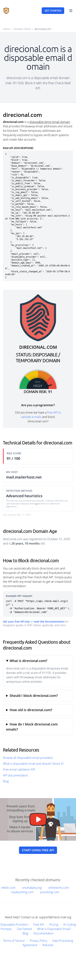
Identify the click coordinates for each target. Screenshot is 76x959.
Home (6, 29)
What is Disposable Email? (54, 929)
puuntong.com (49, 892)
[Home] (6, 10)
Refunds (47, 945)
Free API (38, 924)
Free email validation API (19, 769)
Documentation (43, 933)
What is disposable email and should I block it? (33, 764)
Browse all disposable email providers (28, 758)
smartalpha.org (32, 888)
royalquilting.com (22, 892)
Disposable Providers (14, 924)
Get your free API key (16, 621)
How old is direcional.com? (31, 710)
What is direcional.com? (28, 660)
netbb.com (8, 888)
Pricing (53, 924)
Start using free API (38, 850)
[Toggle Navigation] (71, 11)
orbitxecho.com (58, 888)
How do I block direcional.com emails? (32, 726)
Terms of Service (14, 941)
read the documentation (49, 621)
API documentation (15, 775)
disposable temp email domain (49, 122)
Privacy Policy (38, 941)
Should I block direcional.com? (34, 695)
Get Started (24, 929)
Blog (6, 781)
